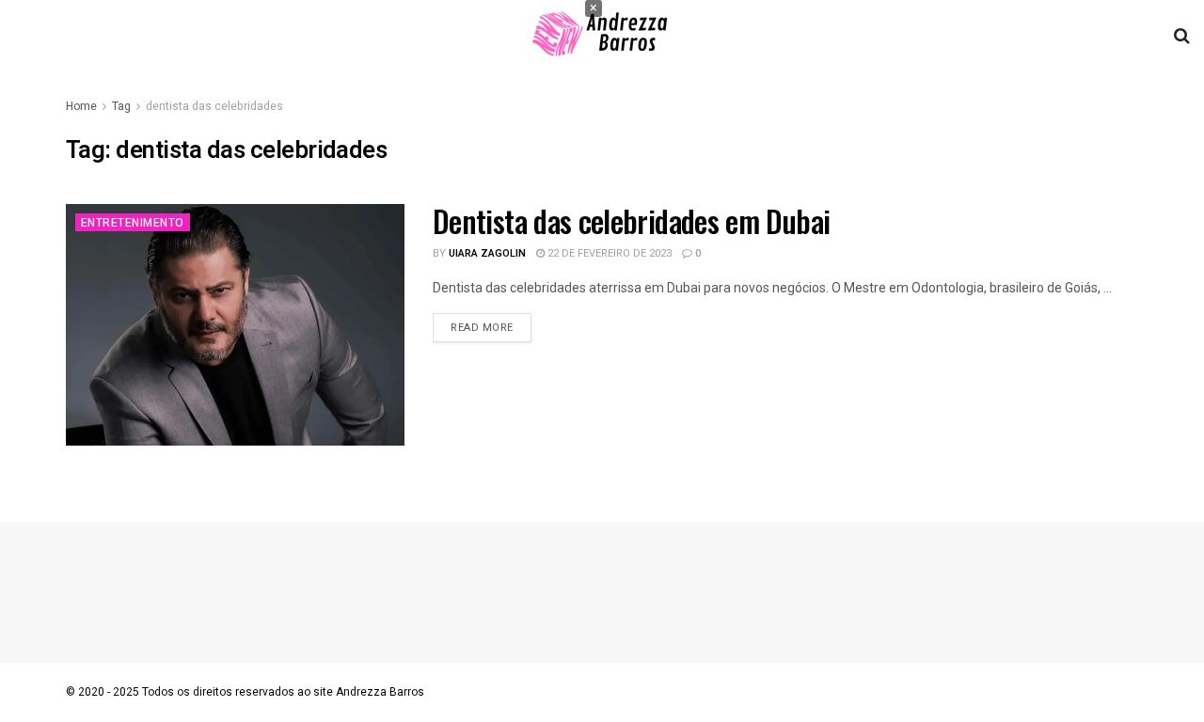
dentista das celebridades (214, 106)
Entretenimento (132, 222)
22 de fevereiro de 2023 (608, 253)
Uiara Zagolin (487, 253)
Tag (121, 106)
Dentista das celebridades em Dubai (631, 220)
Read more (482, 328)
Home (81, 106)
